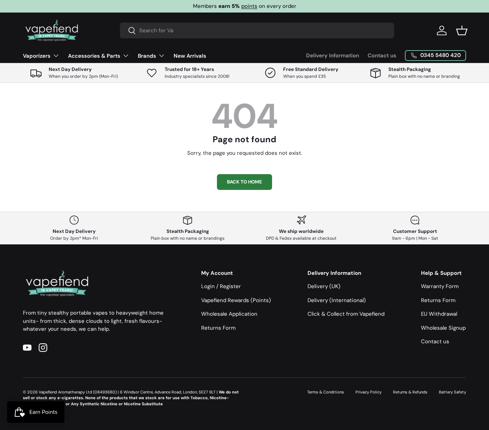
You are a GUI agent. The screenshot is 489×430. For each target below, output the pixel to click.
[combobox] (257, 30)
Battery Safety (452, 392)
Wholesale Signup (443, 327)
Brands (147, 55)
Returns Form (218, 327)
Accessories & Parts (94, 55)
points (249, 6)
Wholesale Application (229, 313)
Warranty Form (440, 286)
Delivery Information (332, 55)
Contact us (382, 55)
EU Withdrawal (439, 313)
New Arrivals (190, 55)
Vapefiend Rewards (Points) (236, 300)
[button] (462, 30)
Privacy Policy (368, 392)
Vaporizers (36, 55)
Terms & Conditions (325, 392)
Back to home (244, 182)
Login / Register (221, 286)
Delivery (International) (337, 300)
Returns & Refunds (410, 392)
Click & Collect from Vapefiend (346, 313)
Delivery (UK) (324, 286)
